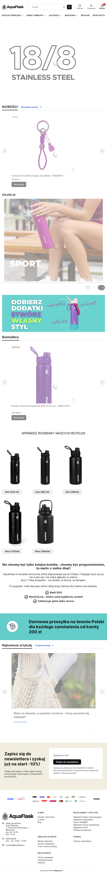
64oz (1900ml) (42, 551)
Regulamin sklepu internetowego (87, 817)
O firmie (41, 819)
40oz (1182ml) (12, 551)
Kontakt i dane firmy (46, 817)
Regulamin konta (80, 827)
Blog (39, 822)
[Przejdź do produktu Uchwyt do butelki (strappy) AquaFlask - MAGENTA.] (44, 144)
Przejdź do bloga (42, 645)
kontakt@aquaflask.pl (15, 845)
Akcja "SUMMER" (80, 822)
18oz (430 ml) (12, 492)
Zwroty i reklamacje (46, 844)
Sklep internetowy (50, 871)
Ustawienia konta (45, 860)
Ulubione (41, 862)
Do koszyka (19, 184)
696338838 (11, 839)
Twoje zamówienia (45, 857)
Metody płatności (45, 841)
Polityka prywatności (82, 830)
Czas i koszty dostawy (47, 846)
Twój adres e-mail (60, 755)
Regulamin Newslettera (83, 819)
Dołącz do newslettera (67, 762)
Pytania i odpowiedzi (82, 841)
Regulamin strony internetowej (86, 825)
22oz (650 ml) (42, 492)
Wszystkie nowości (29, 107)
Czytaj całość (20, 721)
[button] (69, 7)
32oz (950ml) (72, 492)
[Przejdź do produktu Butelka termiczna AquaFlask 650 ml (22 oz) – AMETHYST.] (44, 374)
